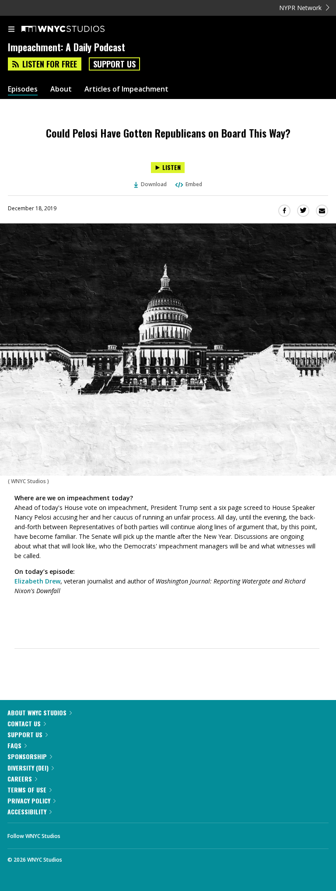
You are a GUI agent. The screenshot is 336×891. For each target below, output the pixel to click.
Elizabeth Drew (37, 581)
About (61, 89)
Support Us (114, 64)
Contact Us (24, 723)
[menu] (11, 30)
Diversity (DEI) (28, 767)
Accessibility (26, 811)
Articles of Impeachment (126, 89)
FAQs (14, 745)
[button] (166, 607)
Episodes (23, 89)
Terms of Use (26, 789)
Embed (194, 184)
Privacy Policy (28, 800)
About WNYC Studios (36, 712)
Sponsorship (27, 756)
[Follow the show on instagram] (123, 833)
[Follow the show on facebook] (76, 833)
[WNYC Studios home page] (73, 29)
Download (154, 184)
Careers (19, 778)
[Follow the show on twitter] (100, 833)
